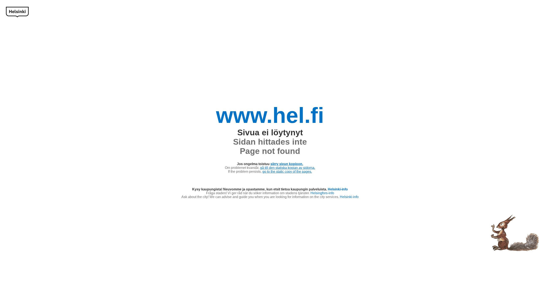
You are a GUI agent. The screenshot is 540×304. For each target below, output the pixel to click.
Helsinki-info (338, 189)
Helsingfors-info (322, 193)
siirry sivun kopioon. (286, 164)
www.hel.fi (270, 115)
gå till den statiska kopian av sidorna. (287, 168)
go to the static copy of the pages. (287, 171)
